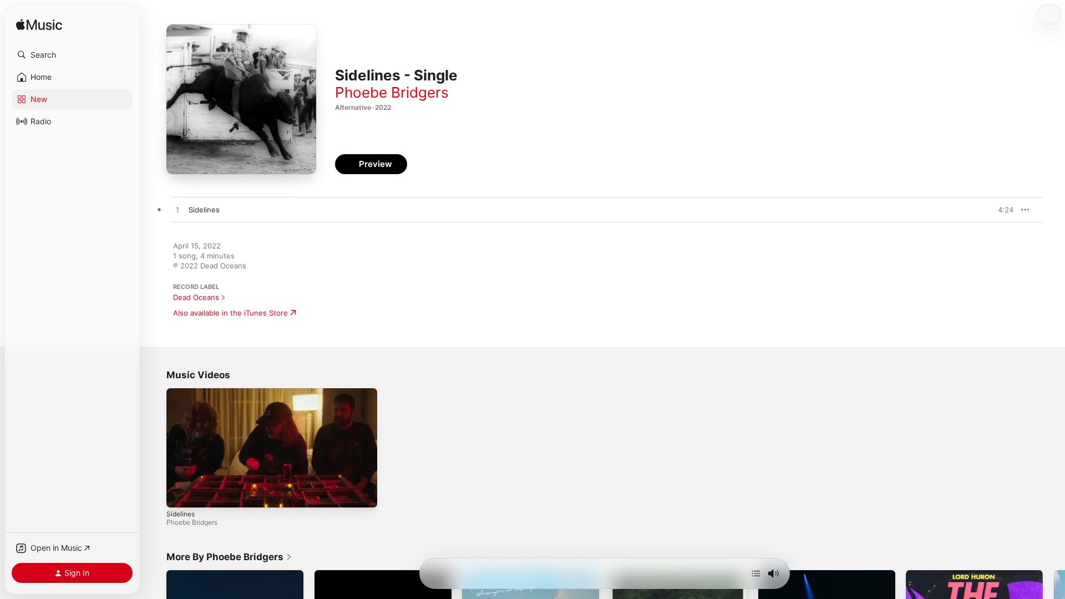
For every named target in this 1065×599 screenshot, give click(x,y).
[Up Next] (756, 573)
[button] (72, 54)
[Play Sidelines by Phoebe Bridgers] (177, 210)
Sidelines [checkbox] (204, 209)
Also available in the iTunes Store (230, 312)
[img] (39, 25)
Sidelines (180, 514)
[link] (229, 557)
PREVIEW (1001, 209)
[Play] (180, 493)
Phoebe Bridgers (392, 92)
